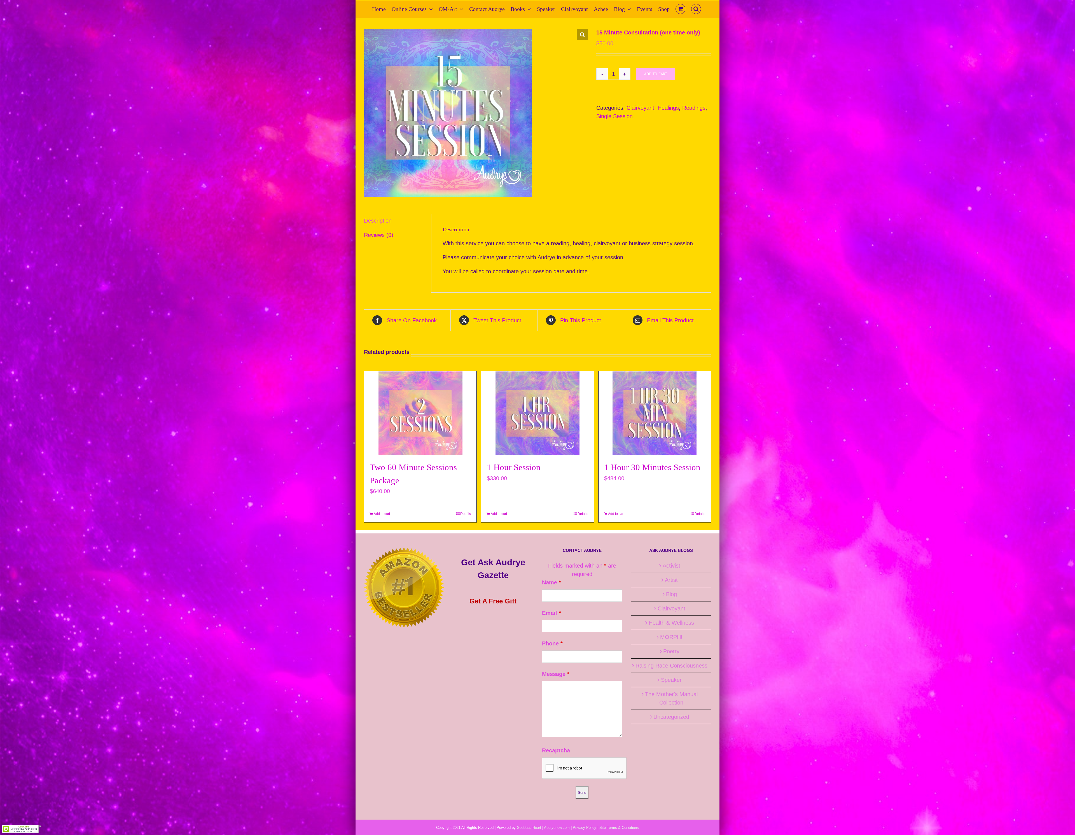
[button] (696, 9)
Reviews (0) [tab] (378, 235)
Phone (552, 643)
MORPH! (671, 637)
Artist (671, 580)
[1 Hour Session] (537, 413)
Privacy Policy (584, 827)
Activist (671, 566)
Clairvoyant (640, 108)
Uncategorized (671, 717)
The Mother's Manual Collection (671, 698)
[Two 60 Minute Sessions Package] (420, 413)
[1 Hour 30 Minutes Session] (655, 413)
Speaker (671, 680)
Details (465, 514)
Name (551, 582)
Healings (668, 108)
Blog (671, 594)
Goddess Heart (529, 827)
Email (551, 613)
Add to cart (655, 73)
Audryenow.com (557, 827)
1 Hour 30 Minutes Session (652, 467)
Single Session (614, 116)
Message (555, 674)
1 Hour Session (514, 467)
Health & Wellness (671, 623)
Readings (693, 108)
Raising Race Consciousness (671, 666)
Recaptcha (556, 750)
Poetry (671, 651)
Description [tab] (378, 221)
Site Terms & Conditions (619, 827)
